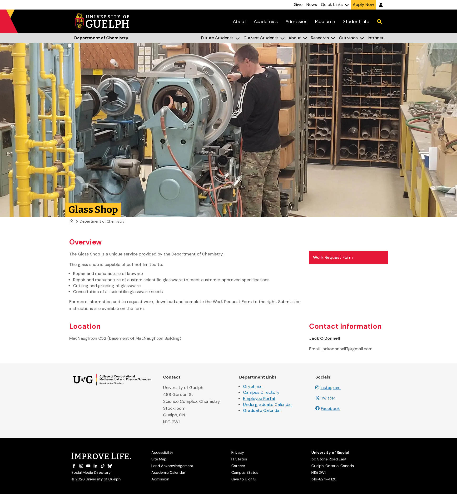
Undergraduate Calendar (267, 404)
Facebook (330, 408)
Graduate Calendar (262, 410)
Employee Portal (259, 398)
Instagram (330, 387)
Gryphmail (253, 386)
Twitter (328, 398)
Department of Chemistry (102, 221)
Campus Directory (261, 392)
